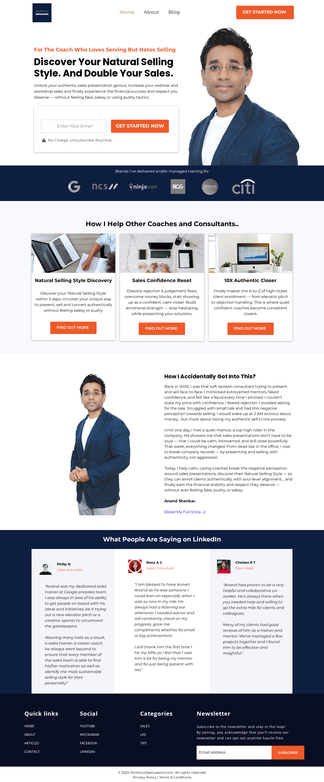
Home (127, 12)
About (151, 12)
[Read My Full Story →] (184, 512)
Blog (174, 12)
